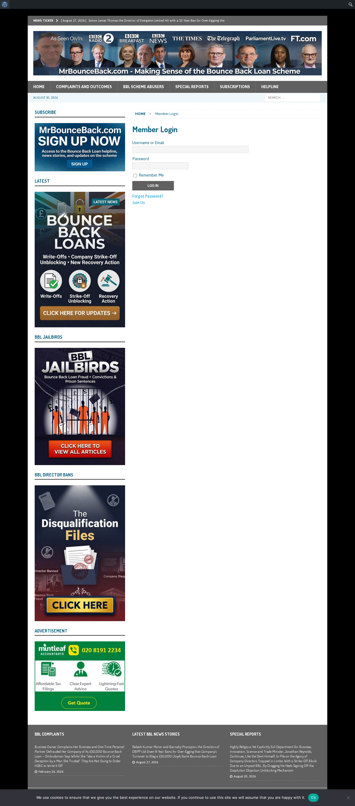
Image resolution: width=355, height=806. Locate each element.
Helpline (270, 87)
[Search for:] (292, 97)
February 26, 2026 (51, 771)
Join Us (138, 202)
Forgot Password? (147, 196)
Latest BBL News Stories (156, 734)
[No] (348, 797)
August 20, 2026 (245, 776)
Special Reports (192, 87)
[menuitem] (5, 4)
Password (140, 159)
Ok (313, 797)
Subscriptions (235, 87)
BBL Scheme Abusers (143, 87)
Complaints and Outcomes (84, 87)
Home (39, 87)
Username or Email (148, 143)
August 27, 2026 (147, 762)
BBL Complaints (49, 734)
